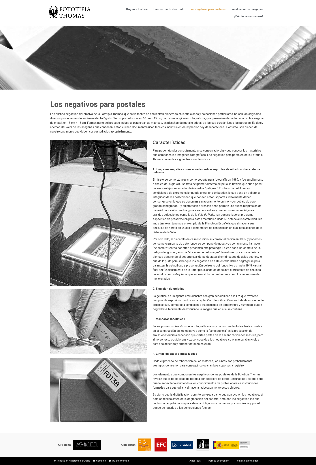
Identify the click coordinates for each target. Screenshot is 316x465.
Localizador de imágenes (247, 9)
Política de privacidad (247, 460)
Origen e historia (137, 9)
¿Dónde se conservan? (248, 16)
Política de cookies (218, 460)
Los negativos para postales (207, 9)
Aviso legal (195, 460)
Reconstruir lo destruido (168, 9)
